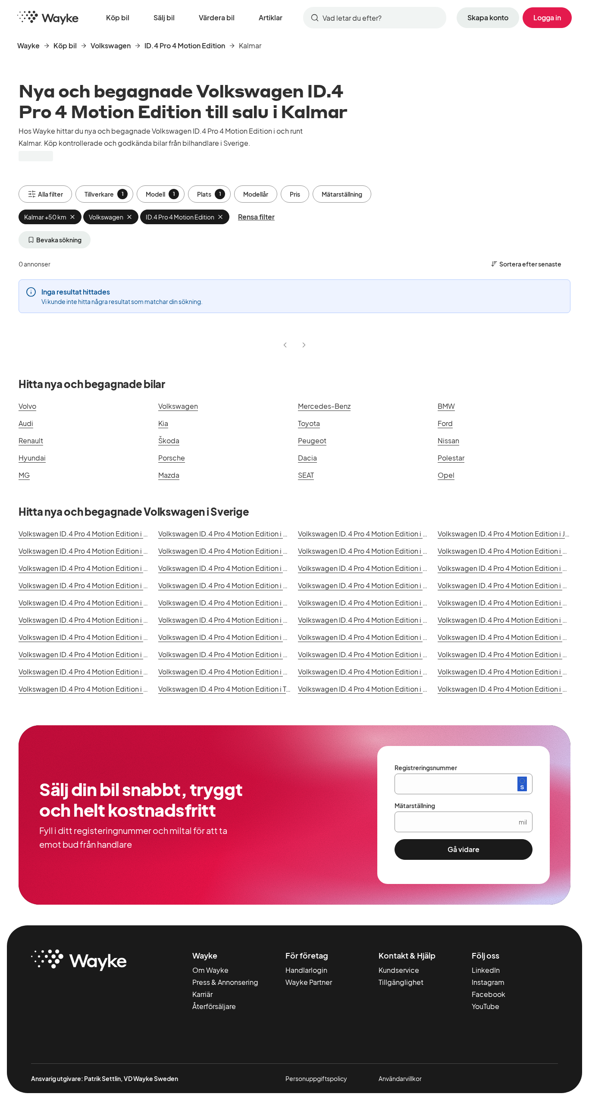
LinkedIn (486, 970)
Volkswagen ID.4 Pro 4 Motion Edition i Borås (90, 619)
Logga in (547, 17)
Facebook (488, 994)
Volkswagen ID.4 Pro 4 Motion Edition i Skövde (93, 688)
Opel (446, 474)
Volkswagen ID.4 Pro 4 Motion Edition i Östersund (237, 654)
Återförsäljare (214, 1006)
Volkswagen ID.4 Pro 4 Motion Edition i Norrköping (379, 550)
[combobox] (374, 17)
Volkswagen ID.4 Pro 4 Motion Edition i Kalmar (231, 585)
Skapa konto (487, 17)
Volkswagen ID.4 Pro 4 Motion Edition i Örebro (232, 550)
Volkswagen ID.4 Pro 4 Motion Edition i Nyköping (97, 671)
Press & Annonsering (225, 982)
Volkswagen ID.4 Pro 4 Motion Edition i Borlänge (375, 654)
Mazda (168, 474)
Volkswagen (111, 45)
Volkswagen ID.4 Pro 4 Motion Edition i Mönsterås (237, 637)
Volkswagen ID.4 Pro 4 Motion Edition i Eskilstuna (97, 585)
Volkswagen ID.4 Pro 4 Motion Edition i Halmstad (376, 568)
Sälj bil (164, 17)
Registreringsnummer (426, 767)
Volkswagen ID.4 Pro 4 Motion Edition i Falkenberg (239, 619)
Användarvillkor (400, 1078)
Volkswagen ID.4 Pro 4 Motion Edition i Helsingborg (381, 533)
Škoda (168, 440)
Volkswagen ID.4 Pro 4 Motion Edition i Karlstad (513, 585)
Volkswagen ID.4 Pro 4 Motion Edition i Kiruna (510, 654)
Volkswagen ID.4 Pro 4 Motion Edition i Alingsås (374, 688)
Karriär (202, 994)
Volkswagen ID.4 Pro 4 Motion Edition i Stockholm (99, 533)
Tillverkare (104, 194)
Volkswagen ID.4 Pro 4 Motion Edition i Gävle (370, 619)
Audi (26, 423)
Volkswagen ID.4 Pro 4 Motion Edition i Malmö (92, 550)
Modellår (255, 194)
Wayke (28, 45)
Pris (295, 194)
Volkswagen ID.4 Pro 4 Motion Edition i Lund (89, 637)
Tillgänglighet (401, 982)
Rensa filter (256, 216)
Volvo (27, 406)
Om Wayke (210, 970)
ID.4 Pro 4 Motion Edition (184, 45)
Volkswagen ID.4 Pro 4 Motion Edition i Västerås (234, 568)
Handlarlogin (306, 970)
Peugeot (312, 440)
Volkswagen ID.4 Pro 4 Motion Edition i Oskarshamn (241, 671)
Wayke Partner (308, 982)
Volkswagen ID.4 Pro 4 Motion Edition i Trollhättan (237, 688)
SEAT (306, 474)
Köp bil (117, 17)
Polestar (451, 457)
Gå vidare (463, 849)
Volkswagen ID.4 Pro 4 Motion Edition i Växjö (509, 568)
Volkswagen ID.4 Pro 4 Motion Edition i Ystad (90, 654)
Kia (163, 423)
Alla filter (50, 194)
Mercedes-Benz (324, 406)
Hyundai (32, 457)
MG (24, 474)
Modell (160, 194)
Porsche (171, 457)
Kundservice (399, 970)
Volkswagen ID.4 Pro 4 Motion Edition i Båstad (512, 688)
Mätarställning (342, 194)
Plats (209, 194)
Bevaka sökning (58, 240)
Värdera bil (217, 17)
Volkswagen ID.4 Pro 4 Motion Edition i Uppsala (94, 568)
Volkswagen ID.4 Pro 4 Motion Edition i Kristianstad (100, 602)
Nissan (448, 440)
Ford (445, 423)
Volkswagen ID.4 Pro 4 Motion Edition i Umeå (370, 602)
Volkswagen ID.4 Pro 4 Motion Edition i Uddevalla (377, 637)
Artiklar (270, 17)
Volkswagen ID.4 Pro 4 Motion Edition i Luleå (509, 619)
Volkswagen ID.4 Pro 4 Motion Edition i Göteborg (237, 533)
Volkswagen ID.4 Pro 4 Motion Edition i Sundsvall (236, 602)
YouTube (485, 1006)
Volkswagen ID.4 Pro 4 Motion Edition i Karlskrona (377, 585)
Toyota (309, 423)
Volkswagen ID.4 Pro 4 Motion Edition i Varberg (513, 602)
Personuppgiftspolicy (316, 1078)
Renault (31, 440)
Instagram (488, 982)
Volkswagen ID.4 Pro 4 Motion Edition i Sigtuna (373, 671)
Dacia (307, 457)
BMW (446, 406)
